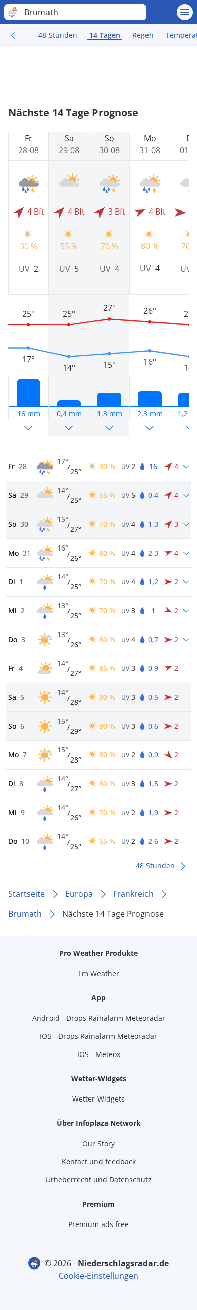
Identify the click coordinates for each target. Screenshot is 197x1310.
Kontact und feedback (99, 1161)
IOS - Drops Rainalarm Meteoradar (98, 1036)
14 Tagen (104, 35)
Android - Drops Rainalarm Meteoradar (98, 1018)
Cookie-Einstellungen (98, 1275)
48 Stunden (57, 35)
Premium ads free (98, 1224)
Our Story (98, 1143)
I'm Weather (98, 973)
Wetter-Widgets (98, 1099)
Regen (143, 35)
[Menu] (185, 12)
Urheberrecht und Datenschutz (98, 1180)
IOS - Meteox (98, 1054)
